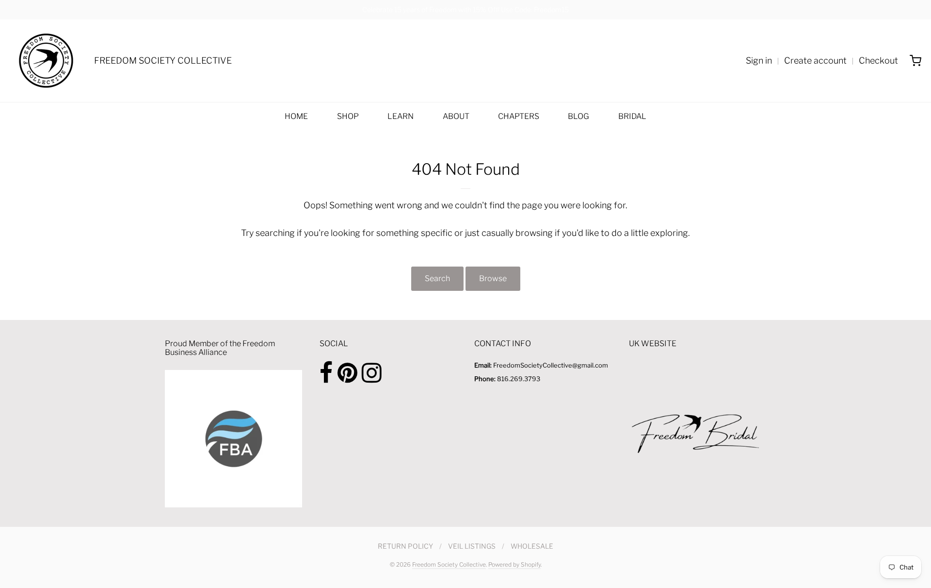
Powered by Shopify (514, 564)
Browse (493, 278)
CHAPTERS (518, 116)
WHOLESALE (532, 546)
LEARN (400, 116)
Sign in (759, 60)
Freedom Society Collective (449, 564)
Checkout (878, 60)
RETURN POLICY (405, 546)
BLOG (578, 116)
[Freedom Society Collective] (46, 60)
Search (437, 278)
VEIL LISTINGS (472, 546)
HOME (296, 116)
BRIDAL (632, 116)
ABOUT (456, 116)
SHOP (348, 116)
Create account (815, 60)
